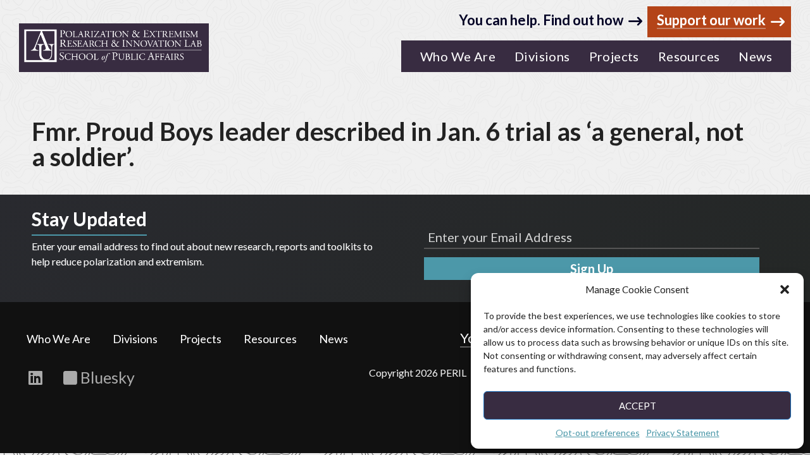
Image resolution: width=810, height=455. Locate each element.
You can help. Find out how (541, 19)
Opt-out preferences (598, 432)
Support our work (711, 20)
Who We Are (58, 339)
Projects (200, 339)
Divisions (135, 339)
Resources (270, 339)
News (333, 339)
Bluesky (106, 377)
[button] (784, 289)
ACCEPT (637, 405)
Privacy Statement (683, 432)
